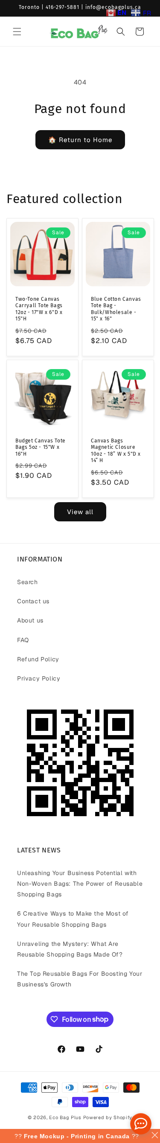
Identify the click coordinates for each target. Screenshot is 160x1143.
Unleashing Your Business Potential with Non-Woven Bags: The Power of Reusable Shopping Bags (80, 883)
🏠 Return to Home (80, 140)
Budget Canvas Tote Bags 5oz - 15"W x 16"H (40, 447)
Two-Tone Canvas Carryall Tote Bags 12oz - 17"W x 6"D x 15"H (39, 309)
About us (30, 620)
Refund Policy (38, 659)
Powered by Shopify (108, 1117)
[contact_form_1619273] (140, 1123)
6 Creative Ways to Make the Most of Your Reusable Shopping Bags (73, 919)
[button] (17, 31)
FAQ (23, 640)
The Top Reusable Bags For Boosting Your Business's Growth (79, 979)
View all (80, 512)
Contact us (33, 601)
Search (27, 582)
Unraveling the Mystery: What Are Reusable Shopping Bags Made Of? (70, 949)
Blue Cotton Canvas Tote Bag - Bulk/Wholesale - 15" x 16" (116, 309)
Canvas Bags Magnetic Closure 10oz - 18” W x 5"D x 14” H (116, 451)
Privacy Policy (38, 678)
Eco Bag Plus (65, 1117)
